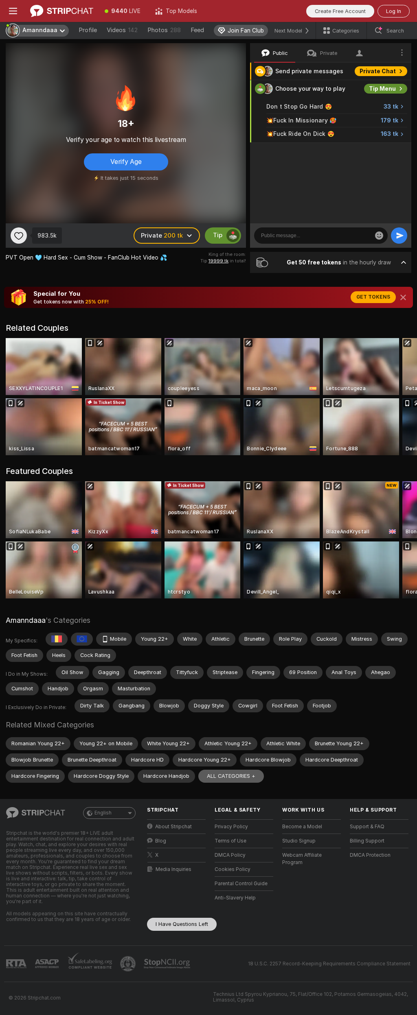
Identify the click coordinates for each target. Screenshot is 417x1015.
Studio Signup (299, 841)
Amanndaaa (26, 620)
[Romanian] (57, 639)
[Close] (403, 297)
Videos (122, 30)
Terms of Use (230, 841)
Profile (88, 30)
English (103, 813)
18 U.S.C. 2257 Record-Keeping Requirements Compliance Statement (329, 964)
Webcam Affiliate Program (302, 858)
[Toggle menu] (13, 11)
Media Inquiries (173, 869)
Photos (164, 30)
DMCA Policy (230, 855)
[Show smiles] (379, 235)
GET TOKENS (373, 297)
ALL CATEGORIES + (231, 776)
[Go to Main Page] (61, 11)
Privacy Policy (231, 826)
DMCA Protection (370, 855)
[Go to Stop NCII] (168, 964)
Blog (160, 841)
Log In (393, 11)
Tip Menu (382, 88)
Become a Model (302, 826)
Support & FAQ (367, 826)
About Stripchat (173, 826)
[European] (82, 639)
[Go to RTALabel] (17, 964)
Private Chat (378, 71)
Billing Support (367, 841)
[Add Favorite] (19, 235)
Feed (197, 30)
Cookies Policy (232, 869)
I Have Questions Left (182, 924)
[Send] (399, 235)
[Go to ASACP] (48, 963)
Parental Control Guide (241, 883)
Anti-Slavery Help (235, 898)
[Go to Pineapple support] (128, 963)
